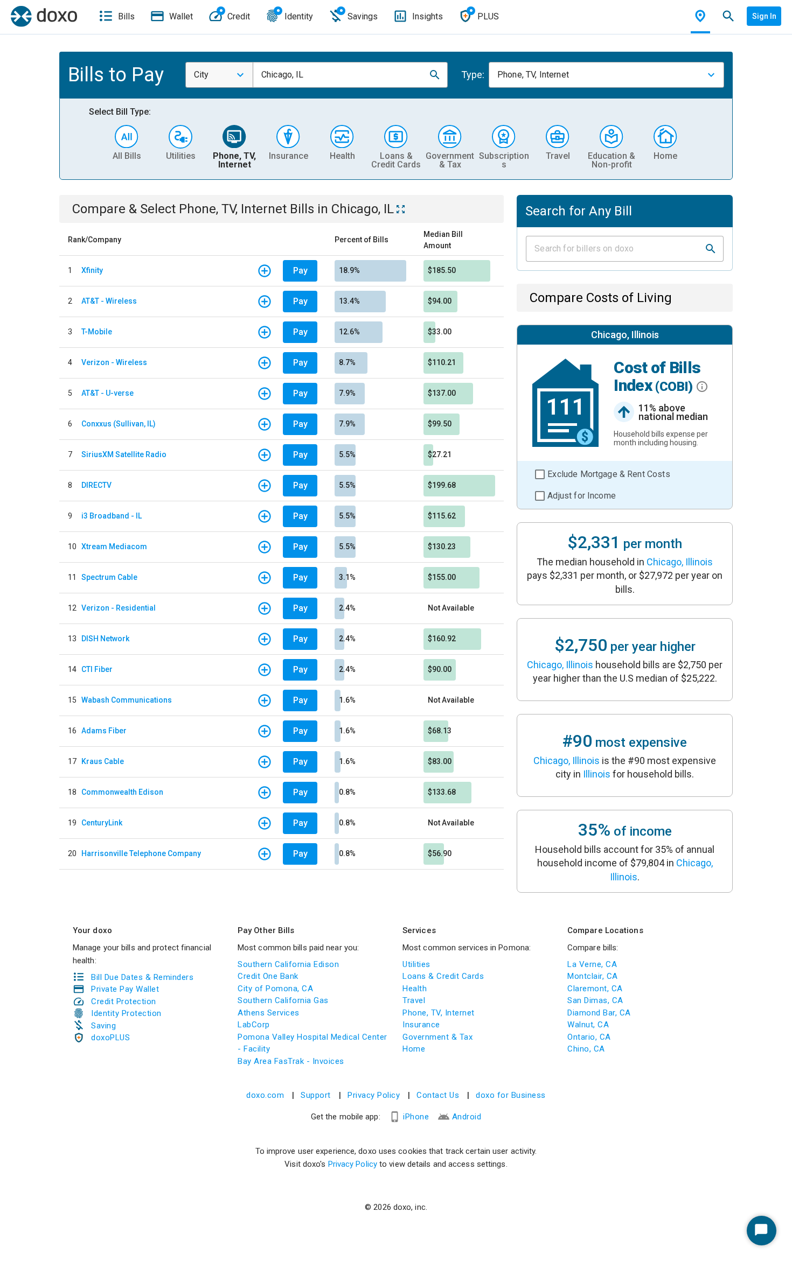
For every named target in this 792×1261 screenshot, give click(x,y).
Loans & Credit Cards (443, 976)
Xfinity (92, 270)
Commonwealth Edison (122, 792)
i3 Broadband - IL (111, 516)
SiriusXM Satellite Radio (123, 454)
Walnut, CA (588, 1024)
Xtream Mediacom (114, 546)
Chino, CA (586, 1049)
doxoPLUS (110, 1037)
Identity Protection (126, 1013)
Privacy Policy (374, 1095)
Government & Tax (437, 1037)
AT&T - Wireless (109, 301)
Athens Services (269, 1013)
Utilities (416, 964)
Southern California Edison (288, 964)
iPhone (416, 1117)
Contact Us (437, 1095)
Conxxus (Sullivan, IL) (118, 423)
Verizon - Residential (118, 608)
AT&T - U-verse (107, 393)
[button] (434, 74)
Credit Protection (123, 1001)
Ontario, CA (589, 1037)
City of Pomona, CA (275, 988)
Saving (103, 1026)
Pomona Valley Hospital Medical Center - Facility (312, 1043)
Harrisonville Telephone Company (141, 853)
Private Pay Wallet (125, 989)
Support (316, 1095)
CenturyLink (101, 822)
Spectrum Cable (109, 577)
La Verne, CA (592, 964)
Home (413, 1049)
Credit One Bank (268, 976)
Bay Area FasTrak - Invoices (291, 1061)
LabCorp (254, 1024)
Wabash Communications (126, 700)
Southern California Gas (283, 1000)
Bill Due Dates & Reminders (142, 977)
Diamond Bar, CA (599, 1013)
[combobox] (219, 75)
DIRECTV (96, 485)
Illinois (596, 774)
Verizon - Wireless (114, 362)
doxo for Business (511, 1095)
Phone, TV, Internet (438, 1013)
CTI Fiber (97, 669)
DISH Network (105, 638)
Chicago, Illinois (680, 562)
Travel (413, 1000)
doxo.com (265, 1095)
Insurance (421, 1024)
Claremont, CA (595, 988)
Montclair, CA (592, 976)
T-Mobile (96, 331)
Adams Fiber (104, 730)
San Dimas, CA (595, 1000)
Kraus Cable (102, 761)
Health (414, 988)
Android (467, 1117)
